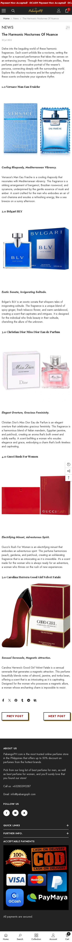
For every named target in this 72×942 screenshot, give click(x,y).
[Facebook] (3, 700)
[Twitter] (9, 700)
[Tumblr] (22, 700)
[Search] (13, 11)
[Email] (35, 700)
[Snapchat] (24, 813)
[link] (20, 936)
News (16, 18)
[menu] (4, 11)
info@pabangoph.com (23, 794)
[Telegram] (28, 700)
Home (6, 18)
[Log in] (59, 10)
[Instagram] (15, 813)
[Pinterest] (15, 700)
